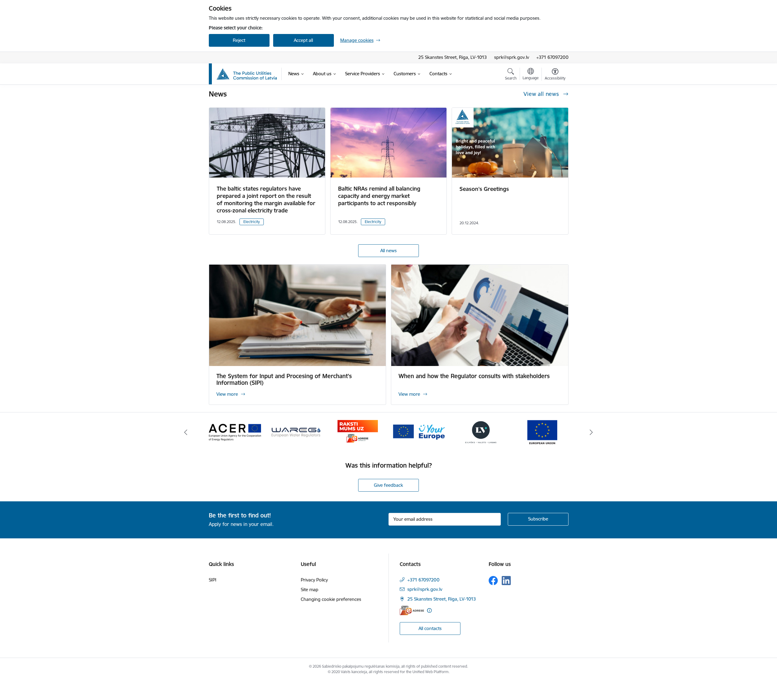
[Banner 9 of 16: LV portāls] (480, 432)
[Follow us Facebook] (493, 580)
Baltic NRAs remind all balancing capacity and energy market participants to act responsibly (379, 196)
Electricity (251, 221)
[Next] (591, 432)
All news (388, 250)
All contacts (430, 628)
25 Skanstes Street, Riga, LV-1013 (452, 57)
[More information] (429, 610)
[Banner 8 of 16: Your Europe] (419, 432)
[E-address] (412, 610)
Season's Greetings (484, 188)
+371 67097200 (552, 57)
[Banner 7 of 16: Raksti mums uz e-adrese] (358, 432)
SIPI (212, 580)
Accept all (303, 40)
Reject (239, 40)
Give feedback (388, 485)
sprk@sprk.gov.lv (511, 57)
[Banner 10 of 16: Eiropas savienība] (542, 432)
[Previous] (185, 432)
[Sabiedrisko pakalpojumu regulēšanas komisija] (246, 74)
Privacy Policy (314, 580)
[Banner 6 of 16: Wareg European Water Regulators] (296, 432)
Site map (309, 589)
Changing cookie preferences (331, 599)
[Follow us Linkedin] (506, 580)
